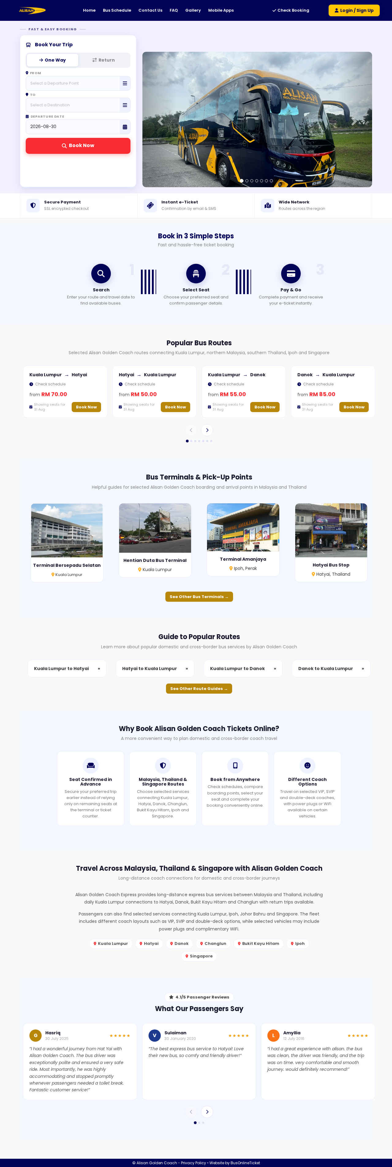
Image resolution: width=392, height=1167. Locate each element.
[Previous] (191, 430)
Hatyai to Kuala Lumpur (155, 668)
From (35, 73)
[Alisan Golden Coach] (32, 10)
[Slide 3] (195, 441)
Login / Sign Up (357, 10)
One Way (55, 60)
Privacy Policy (193, 1162)
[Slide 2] (191, 441)
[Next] (207, 430)
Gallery (193, 10)
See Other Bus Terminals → (199, 597)
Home (89, 10)
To (33, 95)
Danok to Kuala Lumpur (331, 668)
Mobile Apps (221, 10)
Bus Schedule (117, 10)
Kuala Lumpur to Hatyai (67, 668)
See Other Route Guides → (199, 688)
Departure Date (47, 117)
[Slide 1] (187, 441)
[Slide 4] (199, 441)
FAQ (174, 10)
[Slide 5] (203, 441)
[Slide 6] (207, 441)
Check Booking (293, 10)
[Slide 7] (211, 441)
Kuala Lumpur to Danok (243, 668)
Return (107, 60)
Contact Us (150, 10)
